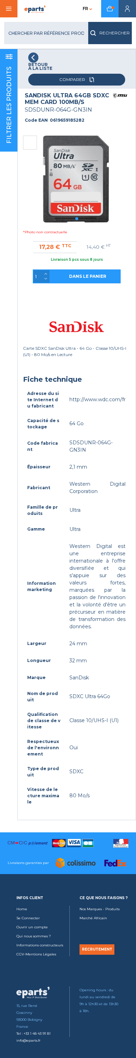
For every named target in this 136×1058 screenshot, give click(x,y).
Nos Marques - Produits (100, 909)
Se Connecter (28, 918)
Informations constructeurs (39, 945)
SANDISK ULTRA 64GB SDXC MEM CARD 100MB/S (67, 98)
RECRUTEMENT (97, 949)
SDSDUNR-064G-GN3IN (58, 109)
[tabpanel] (76, 179)
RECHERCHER (114, 32)
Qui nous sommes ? (33, 936)
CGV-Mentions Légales (36, 954)
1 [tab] (76, 219)
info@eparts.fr (28, 1040)
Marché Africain (93, 918)
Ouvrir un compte (32, 927)
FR (85, 8)
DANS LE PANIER (87, 276)
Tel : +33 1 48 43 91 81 (33, 1033)
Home (21, 909)
